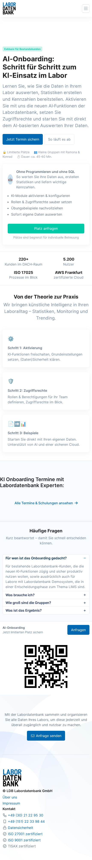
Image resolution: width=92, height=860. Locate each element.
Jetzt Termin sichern (22, 139)
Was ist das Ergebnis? (24, 610)
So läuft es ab (59, 139)
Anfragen (78, 630)
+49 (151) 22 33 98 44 (26, 821)
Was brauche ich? (20, 595)
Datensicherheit (20, 827)
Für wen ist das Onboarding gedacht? (36, 558)
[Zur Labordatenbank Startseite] (9, 8)
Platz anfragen (46, 228)
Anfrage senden (48, 736)
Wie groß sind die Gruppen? (28, 602)
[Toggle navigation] (86, 9)
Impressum (11, 803)
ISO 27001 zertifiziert (25, 834)
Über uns (10, 797)
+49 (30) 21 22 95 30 (25, 815)
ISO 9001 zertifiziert (24, 840)
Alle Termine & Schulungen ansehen (44, 503)
